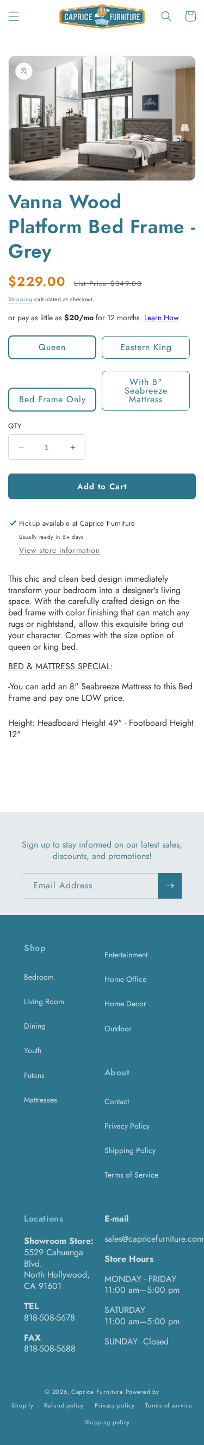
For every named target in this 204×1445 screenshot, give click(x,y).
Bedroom (39, 976)
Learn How (161, 317)
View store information (59, 550)
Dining (35, 1025)
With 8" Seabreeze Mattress (146, 391)
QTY (14, 426)
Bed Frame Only (52, 399)
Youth (32, 1050)
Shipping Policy (130, 1150)
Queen (52, 347)
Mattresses (40, 1099)
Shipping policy (108, 1422)
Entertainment (125, 954)
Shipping (20, 299)
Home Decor (125, 1003)
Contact (116, 1101)
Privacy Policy (127, 1125)
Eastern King (146, 347)
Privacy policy (115, 1405)
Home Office (125, 979)
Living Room (44, 1001)
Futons (34, 1075)
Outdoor (118, 1028)
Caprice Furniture (97, 1391)
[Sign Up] (170, 886)
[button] (14, 16)
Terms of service (168, 1405)
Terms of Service (131, 1174)
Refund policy (64, 1405)
